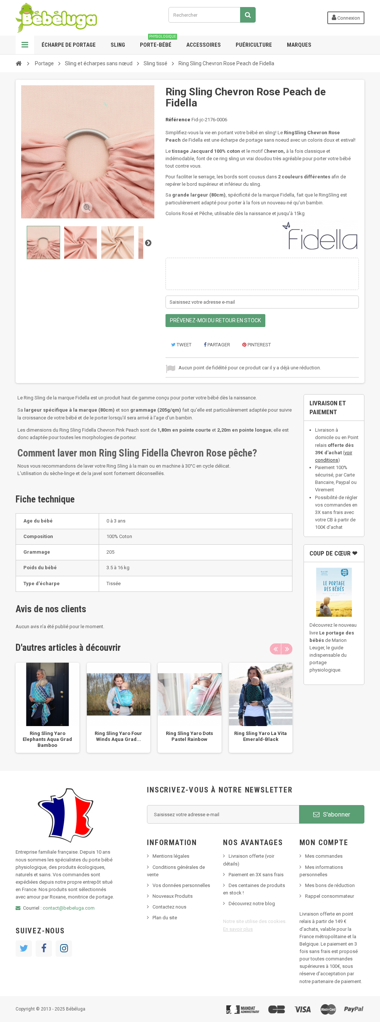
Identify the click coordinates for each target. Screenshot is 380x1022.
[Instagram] (64, 948)
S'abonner (335, 814)
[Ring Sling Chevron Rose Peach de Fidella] (43, 242)
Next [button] (286, 649)
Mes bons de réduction (330, 885)
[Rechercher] (248, 15)
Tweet (183, 344)
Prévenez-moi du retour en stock (215, 320)
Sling (118, 45)
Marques (299, 45)
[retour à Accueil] (19, 63)
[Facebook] (44, 948)
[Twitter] (24, 948)
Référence (178, 119)
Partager (218, 344)
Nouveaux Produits (173, 896)
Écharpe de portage (69, 45)
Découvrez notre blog (252, 903)
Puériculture (254, 45)
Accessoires (203, 45)
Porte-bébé (158, 42)
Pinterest (258, 344)
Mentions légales (171, 856)
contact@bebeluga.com (69, 908)
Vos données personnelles (181, 885)
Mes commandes (324, 856)
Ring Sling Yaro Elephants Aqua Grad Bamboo (47, 739)
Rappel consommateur (329, 896)
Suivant (148, 242)
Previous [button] (275, 649)
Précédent (22, 242)
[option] (47, 708)
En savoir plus (238, 929)
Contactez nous (169, 907)
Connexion (348, 18)
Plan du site (165, 917)
